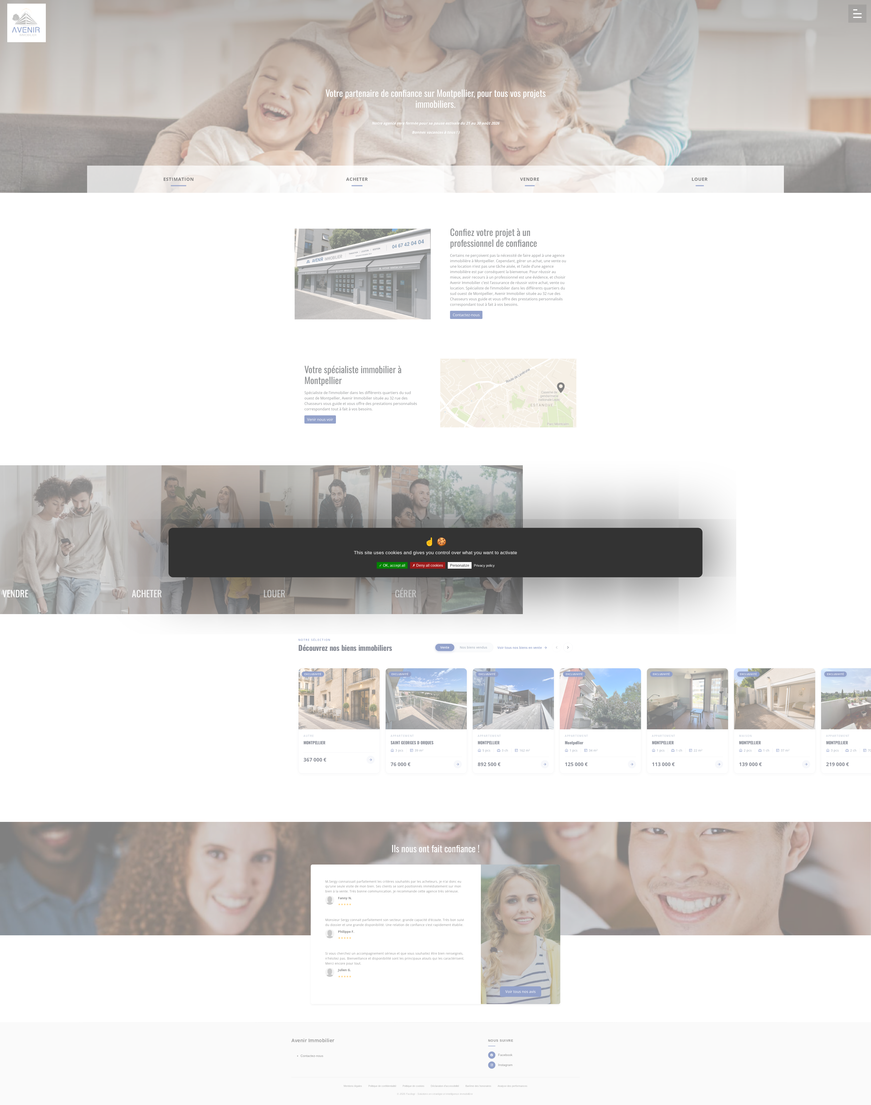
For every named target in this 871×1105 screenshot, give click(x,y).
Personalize (459, 565)
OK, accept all (393, 565)
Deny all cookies (429, 565)
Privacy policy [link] (484, 565)
